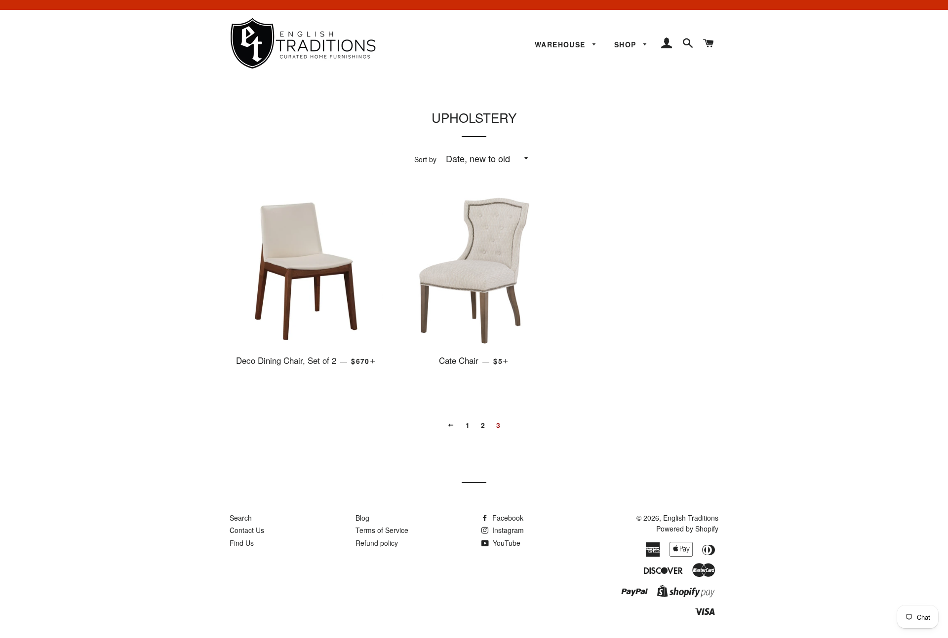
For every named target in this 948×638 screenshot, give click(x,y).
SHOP (626, 44)
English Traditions (690, 518)
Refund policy (377, 543)
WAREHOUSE (561, 44)
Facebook (506, 518)
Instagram (507, 530)
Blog (362, 518)
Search (241, 518)
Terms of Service (382, 530)
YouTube (505, 543)
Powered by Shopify (687, 528)
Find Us (242, 543)
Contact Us (247, 530)
